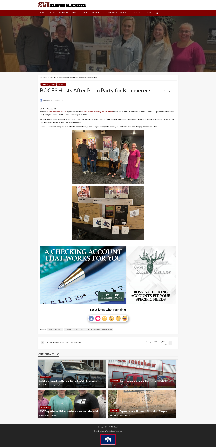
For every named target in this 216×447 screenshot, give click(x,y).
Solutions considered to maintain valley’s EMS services (68, 380)
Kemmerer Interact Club (56, 112)
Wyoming (61, 84)
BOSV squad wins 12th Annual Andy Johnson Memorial (68, 411)
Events (84, 13)
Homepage (43, 77)
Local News (45, 377)
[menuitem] (42, 13)
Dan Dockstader (45, 385)
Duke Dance (47, 100)
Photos (122, 13)
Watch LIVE (63, 13)
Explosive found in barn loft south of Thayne (143, 411)
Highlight (115, 380)
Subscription (109, 13)
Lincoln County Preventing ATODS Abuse (97, 112)
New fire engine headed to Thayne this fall (143, 380)
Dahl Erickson (44, 415)
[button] (157, 13)
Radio (74, 13)
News (42, 13)
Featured (53, 77)
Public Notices (136, 13)
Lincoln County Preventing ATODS (99, 329)
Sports (52, 13)
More (149, 13)
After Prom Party (55, 329)
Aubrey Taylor (115, 385)
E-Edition (95, 13)
